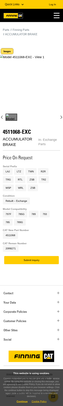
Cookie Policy (39, 401)
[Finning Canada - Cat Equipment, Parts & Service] (13, 16)
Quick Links (12, 4)
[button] (56, 15)
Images (7, 51)
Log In (52, 4)
